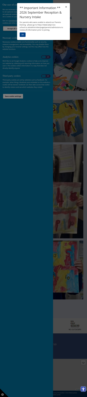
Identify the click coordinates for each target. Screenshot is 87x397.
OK (22, 35)
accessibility (83, 389)
